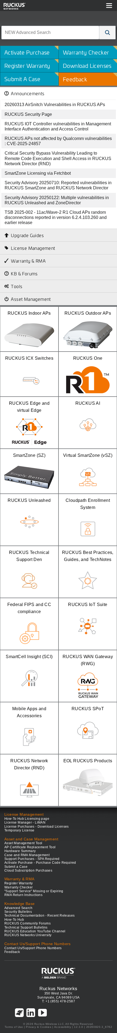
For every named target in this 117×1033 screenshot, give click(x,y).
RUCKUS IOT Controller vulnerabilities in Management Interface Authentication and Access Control (58, 126)
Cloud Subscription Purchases (28, 870)
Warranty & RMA (28, 261)
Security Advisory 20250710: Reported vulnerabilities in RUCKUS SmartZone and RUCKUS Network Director (58, 185)
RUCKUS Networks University (27, 935)
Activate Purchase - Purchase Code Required (40, 863)
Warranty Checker (18, 887)
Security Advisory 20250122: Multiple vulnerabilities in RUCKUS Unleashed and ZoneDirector (57, 200)
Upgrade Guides (27, 235)
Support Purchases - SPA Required (32, 859)
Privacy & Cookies (38, 1026)
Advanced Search (18, 908)
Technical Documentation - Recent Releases (39, 915)
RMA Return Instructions (23, 895)
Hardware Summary (20, 851)
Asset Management (31, 299)
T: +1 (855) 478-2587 (58, 1001)
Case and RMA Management (27, 855)
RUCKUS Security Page (28, 114)
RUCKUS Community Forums (27, 923)
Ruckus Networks (58, 988)
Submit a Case (15, 867)
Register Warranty (18, 883)
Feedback (12, 952)
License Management (33, 248)
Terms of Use (14, 1026)
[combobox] (50, 32)
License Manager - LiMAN (24, 822)
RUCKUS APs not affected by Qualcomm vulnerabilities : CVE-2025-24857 (58, 141)
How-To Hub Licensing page (26, 819)
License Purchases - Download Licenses (36, 826)
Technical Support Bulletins (26, 927)
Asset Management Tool (23, 843)
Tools (16, 286)
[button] (107, 32)
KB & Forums (24, 273)
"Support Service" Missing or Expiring (33, 891)
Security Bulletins (18, 912)
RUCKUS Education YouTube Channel (35, 931)
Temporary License (19, 830)
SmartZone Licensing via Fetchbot (38, 173)
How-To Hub (14, 920)
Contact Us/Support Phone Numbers (33, 948)
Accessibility (62, 1026)
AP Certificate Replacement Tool (30, 847)
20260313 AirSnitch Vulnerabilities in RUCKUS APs (55, 104)
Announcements (27, 93)
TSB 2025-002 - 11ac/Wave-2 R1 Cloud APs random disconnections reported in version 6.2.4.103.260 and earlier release (56, 217)
